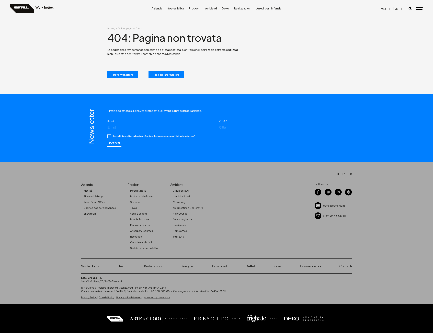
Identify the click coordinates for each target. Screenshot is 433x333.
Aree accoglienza (182, 219)
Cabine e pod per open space (100, 207)
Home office (180, 230)
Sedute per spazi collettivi (144, 248)
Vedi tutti (178, 236)
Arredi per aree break (141, 230)
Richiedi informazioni (166, 74)
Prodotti (194, 8)
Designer (186, 266)
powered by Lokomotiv (157, 297)
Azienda (157, 8)
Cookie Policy (106, 297)
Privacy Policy (89, 297)
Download (219, 266)
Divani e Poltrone (139, 219)
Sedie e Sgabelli (138, 213)
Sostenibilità (175, 8)
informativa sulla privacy (132, 136)
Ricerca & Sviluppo (94, 196)
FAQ (383, 8)
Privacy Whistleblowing (129, 297)
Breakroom (179, 225)
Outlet (250, 266)
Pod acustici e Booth (141, 196)
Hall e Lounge (180, 213)
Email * (111, 121)
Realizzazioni (242, 8)
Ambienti (211, 8)
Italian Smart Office (94, 202)
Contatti (345, 266)
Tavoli (133, 207)
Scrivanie (135, 202)
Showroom (90, 213)
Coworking (179, 202)
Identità (88, 190)
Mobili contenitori (140, 225)
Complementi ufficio (141, 242)
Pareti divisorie (138, 190)
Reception (136, 236)
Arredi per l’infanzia (268, 8)
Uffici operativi (181, 190)
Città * (223, 121)
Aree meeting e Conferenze (188, 207)
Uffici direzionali (181, 196)
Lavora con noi (310, 266)
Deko (225, 8)
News (277, 266)
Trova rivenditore (123, 74)
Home (110, 28)
